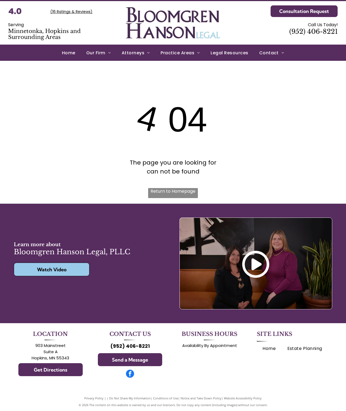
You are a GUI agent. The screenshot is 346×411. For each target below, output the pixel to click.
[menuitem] (68, 52)
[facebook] (130, 374)
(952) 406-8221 (313, 31)
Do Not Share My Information (130, 398)
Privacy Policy (94, 398)
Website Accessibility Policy (243, 398)
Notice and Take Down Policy (201, 398)
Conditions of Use (165, 398)
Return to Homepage (173, 191)
